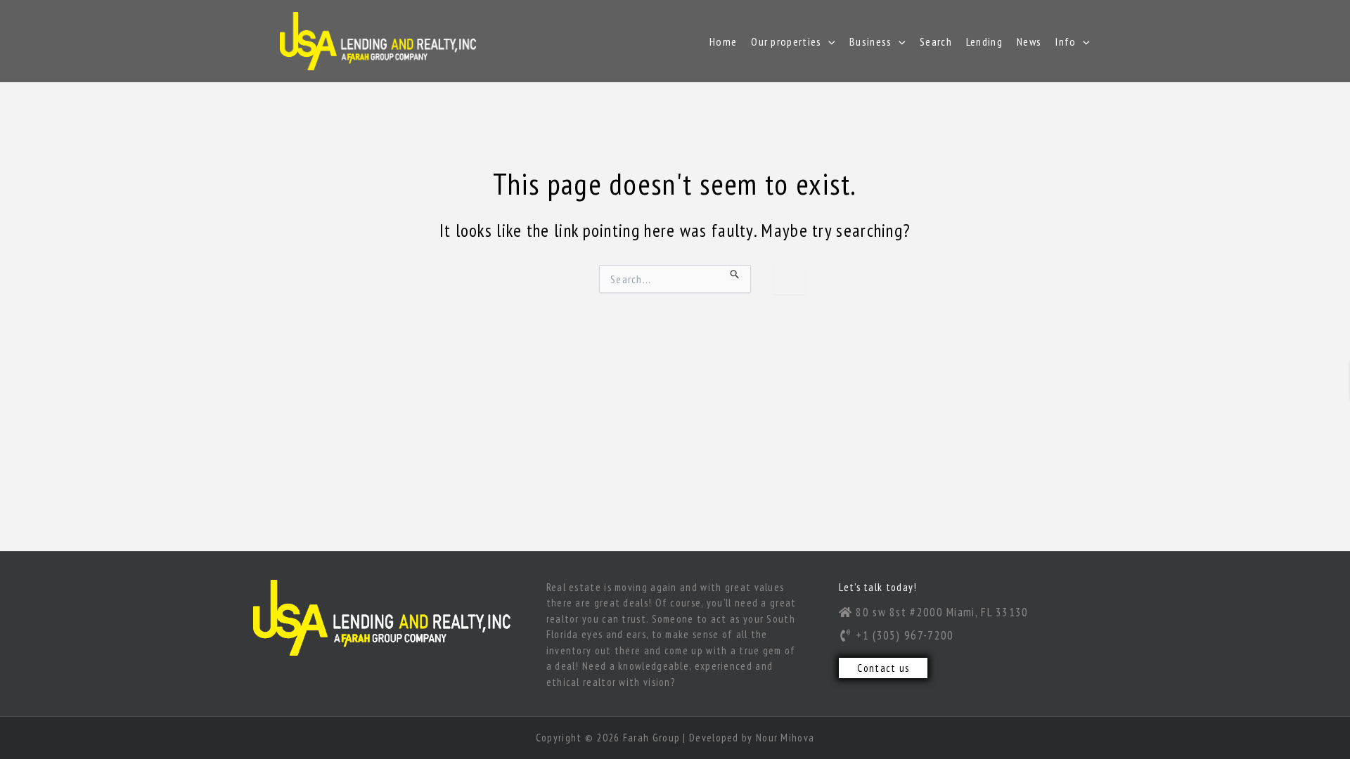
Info (1065, 41)
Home (723, 41)
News (1029, 41)
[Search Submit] (735, 272)
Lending (984, 41)
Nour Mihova (785, 737)
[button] (828, 41)
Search (936, 41)
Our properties (786, 41)
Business (870, 41)
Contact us (883, 668)
